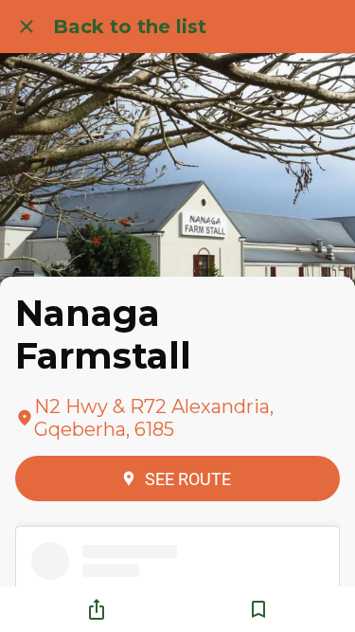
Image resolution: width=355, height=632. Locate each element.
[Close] (26, 26)
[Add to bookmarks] (258, 609)
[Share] (96, 609)
